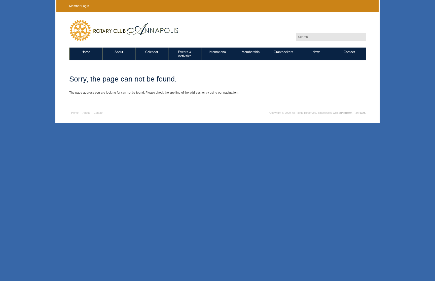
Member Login (79, 6)
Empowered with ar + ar (341, 112)
